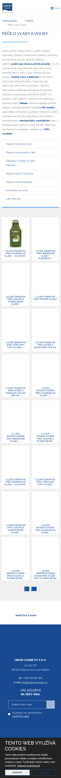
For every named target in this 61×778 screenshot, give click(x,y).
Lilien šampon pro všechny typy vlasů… (45, 482)
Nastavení (17, 772)
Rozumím (44, 772)
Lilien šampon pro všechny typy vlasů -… (16, 345)
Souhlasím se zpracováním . (27, 714)
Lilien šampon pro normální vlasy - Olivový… (15, 253)
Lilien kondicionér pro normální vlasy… (45, 529)
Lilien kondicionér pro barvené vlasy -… (16, 438)
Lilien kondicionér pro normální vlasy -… (45, 392)
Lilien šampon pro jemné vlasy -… (45, 299)
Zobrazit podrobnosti (28, 765)
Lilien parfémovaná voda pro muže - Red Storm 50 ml (45, 575)
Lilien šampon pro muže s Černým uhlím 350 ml (16, 392)
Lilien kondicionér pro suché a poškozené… (45, 438)
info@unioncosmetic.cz (34, 682)
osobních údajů (20, 716)
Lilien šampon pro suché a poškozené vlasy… (16, 301)
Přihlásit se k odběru (50, 704)
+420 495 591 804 (32, 678)
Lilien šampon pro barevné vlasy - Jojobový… (45, 255)
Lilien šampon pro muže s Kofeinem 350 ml (45, 345)
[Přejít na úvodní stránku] (7, 8)
